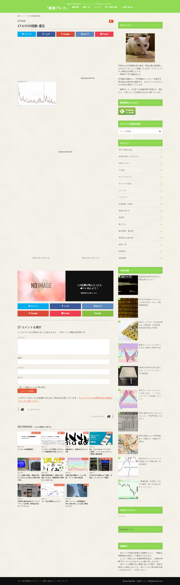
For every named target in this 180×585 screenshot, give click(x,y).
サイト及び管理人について (28, 581)
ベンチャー (123, 197)
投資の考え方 (124, 210)
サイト (20, 377)
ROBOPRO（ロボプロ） (129, 156)
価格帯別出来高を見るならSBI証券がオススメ (150, 278)
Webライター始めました (130, 74)
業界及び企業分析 (126, 238)
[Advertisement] (58, 60)
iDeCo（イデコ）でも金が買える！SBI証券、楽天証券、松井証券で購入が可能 (150, 325)
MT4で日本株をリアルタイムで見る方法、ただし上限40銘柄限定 (150, 302)
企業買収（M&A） (126, 204)
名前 (20, 358)
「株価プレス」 (57, 8)
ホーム (21, 16)
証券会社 (122, 251)
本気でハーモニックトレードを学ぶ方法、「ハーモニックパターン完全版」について (150, 394)
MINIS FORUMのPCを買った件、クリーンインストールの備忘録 (150, 370)
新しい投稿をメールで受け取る (32, 387)
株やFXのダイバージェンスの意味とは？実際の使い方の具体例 (150, 461)
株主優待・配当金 (126, 231)
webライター (124, 163)
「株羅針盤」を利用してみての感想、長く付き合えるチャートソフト (150, 484)
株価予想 (75, 7)
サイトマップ (62, 581)
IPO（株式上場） (111, 7)
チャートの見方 (125, 183)
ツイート (122, 516)
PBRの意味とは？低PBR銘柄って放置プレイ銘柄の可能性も (150, 438)
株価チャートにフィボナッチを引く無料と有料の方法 (150, 346)
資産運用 (122, 258)
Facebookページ (127, 529)
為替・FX (86, 7)
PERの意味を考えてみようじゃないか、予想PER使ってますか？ (150, 416)
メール (21, 368)
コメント (21, 337)
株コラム (122, 224)
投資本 (121, 217)
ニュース (97, 7)
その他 (121, 170)
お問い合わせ (128, 7)
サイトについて (125, 177)
